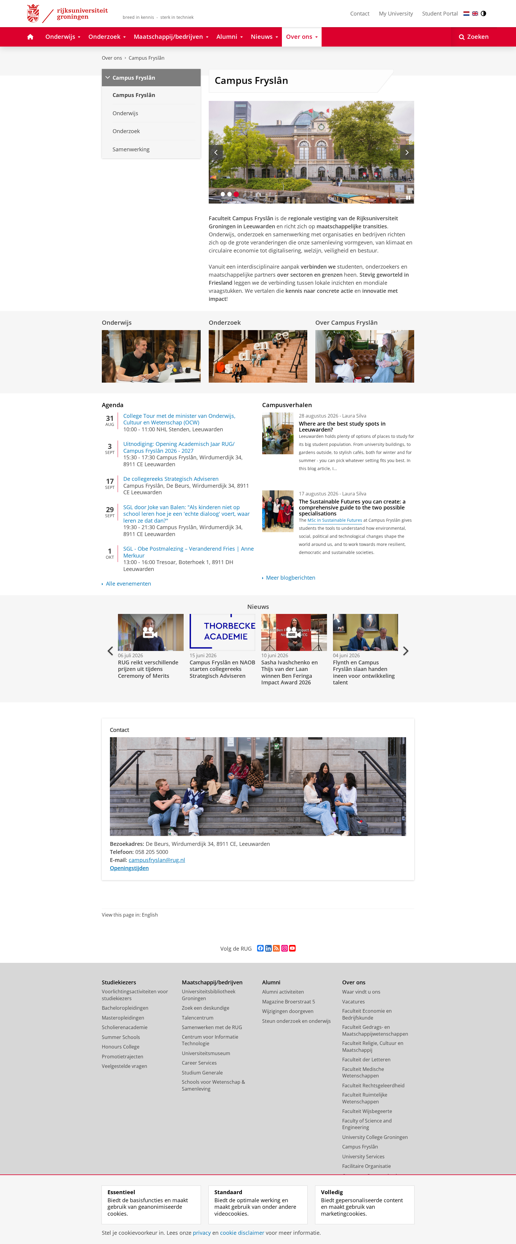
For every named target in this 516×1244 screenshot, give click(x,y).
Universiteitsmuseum (206, 1053)
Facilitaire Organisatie (366, 1166)
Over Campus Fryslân (346, 322)
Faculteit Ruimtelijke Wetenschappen (364, 1098)
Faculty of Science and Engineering (367, 1124)
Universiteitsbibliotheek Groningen (208, 995)
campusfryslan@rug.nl (157, 859)
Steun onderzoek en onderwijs (296, 1021)
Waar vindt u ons (361, 992)
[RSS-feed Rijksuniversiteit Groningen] (276, 948)
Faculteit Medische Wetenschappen (363, 1072)
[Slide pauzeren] (408, 198)
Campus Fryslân (147, 58)
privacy (202, 1232)
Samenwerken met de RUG (212, 1027)
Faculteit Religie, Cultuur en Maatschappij (372, 1046)
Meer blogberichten (290, 577)
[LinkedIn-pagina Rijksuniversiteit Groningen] (268, 948)
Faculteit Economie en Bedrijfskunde (367, 1014)
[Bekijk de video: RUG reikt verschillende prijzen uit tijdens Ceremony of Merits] (150, 632)
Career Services (199, 1063)
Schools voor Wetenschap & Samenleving (213, 1085)
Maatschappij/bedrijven (212, 982)
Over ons (112, 58)
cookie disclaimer (242, 1232)
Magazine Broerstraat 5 (288, 1001)
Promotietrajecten (122, 1056)
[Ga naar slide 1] (222, 194)
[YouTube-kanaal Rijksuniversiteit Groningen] (292, 948)
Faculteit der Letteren (366, 1059)
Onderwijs (117, 322)
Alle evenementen (128, 583)
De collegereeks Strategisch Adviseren (171, 478)
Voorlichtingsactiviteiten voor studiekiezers (135, 995)
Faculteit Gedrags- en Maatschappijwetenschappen (375, 1030)
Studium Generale (202, 1072)
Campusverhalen (287, 404)
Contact (359, 13)
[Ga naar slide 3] (236, 194)
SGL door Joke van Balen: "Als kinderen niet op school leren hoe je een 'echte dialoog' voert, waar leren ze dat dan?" (186, 514)
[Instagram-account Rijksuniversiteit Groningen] (284, 948)
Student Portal (440, 13)
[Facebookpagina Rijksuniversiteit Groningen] (260, 948)
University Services (363, 1156)
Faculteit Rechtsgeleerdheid (373, 1085)
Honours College (120, 1046)
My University (396, 13)
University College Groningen (375, 1137)
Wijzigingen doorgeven (288, 1011)
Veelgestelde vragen (124, 1066)
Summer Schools (121, 1037)
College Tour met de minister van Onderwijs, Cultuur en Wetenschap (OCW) (179, 419)
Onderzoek (225, 322)
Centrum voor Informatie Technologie (210, 1040)
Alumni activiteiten (283, 992)
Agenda (113, 404)
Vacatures (353, 1001)
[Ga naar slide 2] (229, 194)
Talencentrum (198, 1017)
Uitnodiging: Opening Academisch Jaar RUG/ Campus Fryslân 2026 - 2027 (179, 447)
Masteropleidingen (123, 1017)
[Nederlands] (466, 13)
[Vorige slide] (216, 152)
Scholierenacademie (125, 1027)
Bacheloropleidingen (125, 1008)
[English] (475, 13)
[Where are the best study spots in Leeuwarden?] (278, 433)
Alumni (271, 982)
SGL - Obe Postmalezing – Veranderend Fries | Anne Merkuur (188, 552)
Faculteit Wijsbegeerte (367, 1111)
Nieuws (258, 606)
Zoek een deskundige (205, 1008)
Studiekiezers (119, 982)
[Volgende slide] (407, 152)
